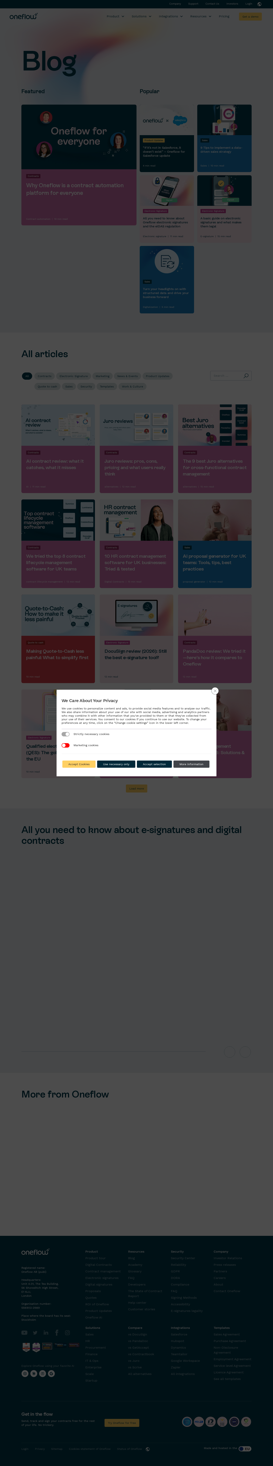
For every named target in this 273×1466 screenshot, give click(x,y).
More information (191, 764)
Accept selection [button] (154, 764)
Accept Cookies (79, 764)
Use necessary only (116, 764)
